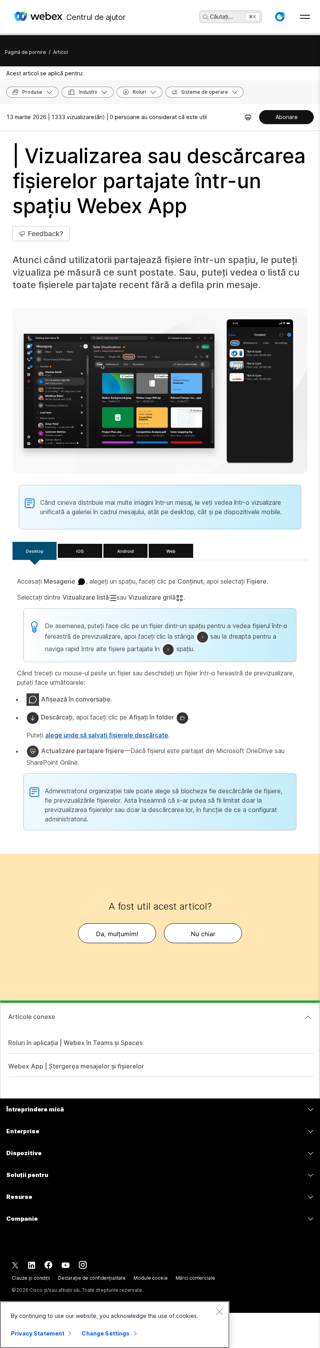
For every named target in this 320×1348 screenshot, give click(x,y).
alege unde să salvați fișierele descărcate (106, 735)
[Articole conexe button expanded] (308, 1017)
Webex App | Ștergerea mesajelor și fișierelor (76, 1066)
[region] (114, 1324)
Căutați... (221, 16)
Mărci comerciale (195, 1278)
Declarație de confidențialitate (92, 1278)
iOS (80, 551)
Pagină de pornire (25, 52)
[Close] (219, 1311)
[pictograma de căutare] (205, 17)
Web (171, 551)
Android (125, 551)
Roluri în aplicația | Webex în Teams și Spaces (75, 1043)
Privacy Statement (37, 1333)
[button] (280, 17)
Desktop (35, 551)
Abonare (287, 117)
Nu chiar (203, 934)
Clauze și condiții (31, 1278)
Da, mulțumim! (117, 934)
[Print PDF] (248, 117)
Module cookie (150, 1278)
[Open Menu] (305, 17)
